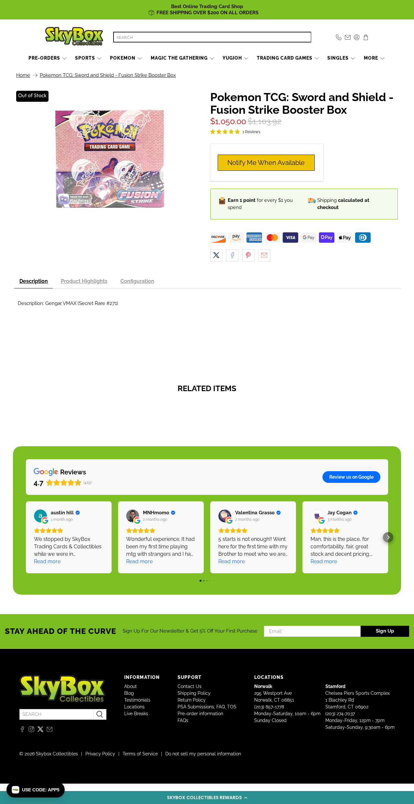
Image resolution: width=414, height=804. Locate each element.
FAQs (183, 720)
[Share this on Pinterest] (248, 255)
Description (33, 281)
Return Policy (192, 700)
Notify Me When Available (266, 163)
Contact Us (190, 686)
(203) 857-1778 (269, 706)
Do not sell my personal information (203, 753)
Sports (85, 58)
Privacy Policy (100, 753)
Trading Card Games (284, 58)
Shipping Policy (194, 693)
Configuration (137, 281)
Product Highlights (84, 281)
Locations (134, 706)
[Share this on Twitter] (216, 255)
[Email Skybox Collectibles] (49, 730)
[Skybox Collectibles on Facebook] (22, 730)
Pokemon (123, 58)
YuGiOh (232, 58)
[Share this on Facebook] (232, 255)
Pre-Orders (44, 58)
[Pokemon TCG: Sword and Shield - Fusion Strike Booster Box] (110, 159)
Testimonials (137, 700)
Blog (129, 693)
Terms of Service (140, 753)
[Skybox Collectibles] (74, 37)
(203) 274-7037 (340, 713)
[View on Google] (40, 515)
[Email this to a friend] (264, 255)
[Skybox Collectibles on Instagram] (31, 730)
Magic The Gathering (179, 58)
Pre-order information (200, 713)
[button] (207, 797)
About (130, 686)
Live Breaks (136, 713)
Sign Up (385, 631)
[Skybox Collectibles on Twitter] (40, 730)
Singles (338, 58)
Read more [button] (47, 561)
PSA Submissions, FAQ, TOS (207, 706)
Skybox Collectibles (57, 753)
